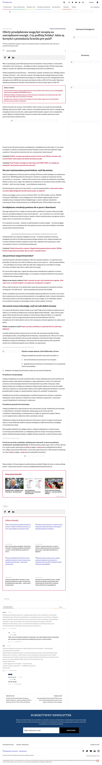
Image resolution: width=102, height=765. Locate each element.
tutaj (27, 447)
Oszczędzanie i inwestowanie (43, 7)
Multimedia (66, 7)
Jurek (15, 634)
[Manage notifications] (97, 761)
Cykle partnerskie (56, 7)
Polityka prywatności (29, 755)
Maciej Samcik (12, 677)
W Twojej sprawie (7, 7)
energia (5, 506)
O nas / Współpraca (94, 7)
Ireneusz (11, 51)
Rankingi (74, 7)
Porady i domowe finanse (19, 7)
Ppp (14, 679)
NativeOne (34, 496)
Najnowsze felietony (8, 744)
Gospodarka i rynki (31, 7)
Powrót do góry (94, 744)
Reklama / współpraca (22, 744)
